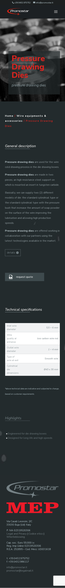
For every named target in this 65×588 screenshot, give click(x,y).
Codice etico (36, 533)
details (11, 252)
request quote (24, 277)
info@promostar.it (16, 567)
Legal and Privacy (16, 533)
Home (9, 116)
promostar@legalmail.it (19, 570)
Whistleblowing (15, 537)
